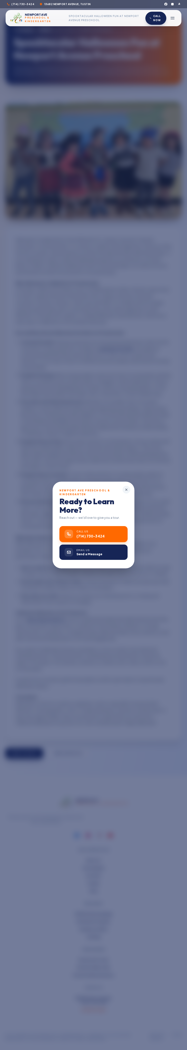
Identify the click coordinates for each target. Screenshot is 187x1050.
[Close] (126, 490)
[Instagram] (172, 4)
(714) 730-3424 (22, 4)
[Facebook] (165, 4)
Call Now (157, 18)
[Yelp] (178, 4)
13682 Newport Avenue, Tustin (67, 4)
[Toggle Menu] (172, 18)
